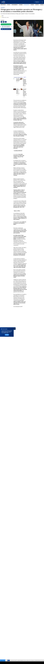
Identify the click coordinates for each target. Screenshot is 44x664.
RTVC (39, 660)
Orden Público (3, 4)
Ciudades (32, 4)
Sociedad (41, 4)
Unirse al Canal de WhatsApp (7, 24)
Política (8, 4)
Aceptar (7, 334)
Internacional (26, 4)
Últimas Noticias (2, 660)
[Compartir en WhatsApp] (6, 22)
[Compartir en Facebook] (1, 22)
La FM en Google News (7, 26)
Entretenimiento (14, 4)
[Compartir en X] (4, 22)
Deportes (37, 4)
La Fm (2, 15)
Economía (20, 4)
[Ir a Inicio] (3, 2)
